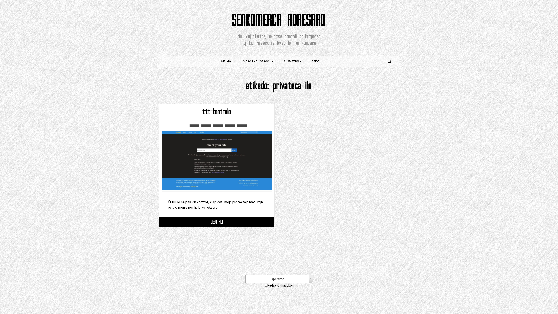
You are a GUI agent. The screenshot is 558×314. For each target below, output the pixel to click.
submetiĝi (291, 61)
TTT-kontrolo (217, 111)
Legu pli (217, 222)
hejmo (226, 61)
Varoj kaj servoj (257, 61)
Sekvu (316, 61)
